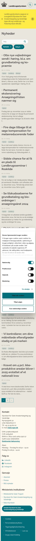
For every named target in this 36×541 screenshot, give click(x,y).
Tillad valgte (18, 302)
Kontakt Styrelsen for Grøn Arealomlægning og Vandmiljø (14, 508)
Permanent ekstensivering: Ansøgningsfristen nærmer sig (13, 95)
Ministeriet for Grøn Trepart (13, 494)
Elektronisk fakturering (11, 441)
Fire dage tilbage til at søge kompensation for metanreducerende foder (18, 131)
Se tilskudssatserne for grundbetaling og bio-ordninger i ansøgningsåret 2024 (17, 199)
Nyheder (6, 47)
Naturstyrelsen (9, 503)
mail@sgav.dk (13, 428)
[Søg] (26, 41)
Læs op (25, 531)
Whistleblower (10, 531)
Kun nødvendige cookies (18, 308)
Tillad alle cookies (18, 295)
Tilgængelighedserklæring (14, 527)
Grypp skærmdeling (12, 535)
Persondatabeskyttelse (13, 523)
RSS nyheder (8, 483)
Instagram (8, 467)
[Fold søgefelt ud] (30, 4)
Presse (6, 480)
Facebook (8, 463)
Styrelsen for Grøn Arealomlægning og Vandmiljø (18, 498)
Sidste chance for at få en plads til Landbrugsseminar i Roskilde (17, 164)
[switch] (31, 268)
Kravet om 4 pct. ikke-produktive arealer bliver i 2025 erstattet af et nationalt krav (18, 370)
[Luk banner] (32, 19)
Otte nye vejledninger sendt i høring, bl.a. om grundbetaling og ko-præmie (16, 60)
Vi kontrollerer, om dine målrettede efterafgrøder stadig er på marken (18, 337)
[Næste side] (12, 400)
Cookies (8, 519)
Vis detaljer (26, 289)
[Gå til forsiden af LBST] (13, 5)
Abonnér (7, 477)
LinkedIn (7, 460)
